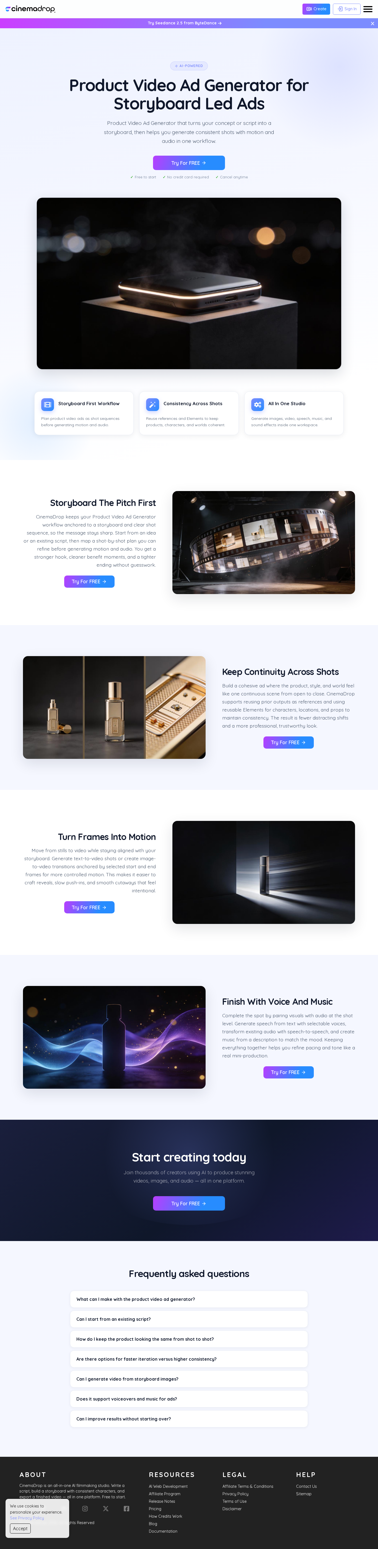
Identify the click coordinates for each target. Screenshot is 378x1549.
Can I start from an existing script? (113, 1319)
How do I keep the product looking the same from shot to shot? (145, 1339)
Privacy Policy (235, 1493)
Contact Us (306, 1486)
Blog (153, 1523)
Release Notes (162, 1501)
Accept (20, 1528)
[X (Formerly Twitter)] (106, 1509)
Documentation (163, 1531)
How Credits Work (165, 1516)
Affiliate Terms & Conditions (247, 1486)
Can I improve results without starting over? (123, 1419)
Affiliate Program (164, 1493)
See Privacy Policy (27, 1517)
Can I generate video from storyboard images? (127, 1379)
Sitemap (304, 1493)
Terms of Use (234, 1501)
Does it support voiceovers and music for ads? (126, 1399)
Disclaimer (232, 1508)
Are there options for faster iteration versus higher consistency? (146, 1359)
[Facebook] (126, 1509)
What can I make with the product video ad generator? (135, 1299)
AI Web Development (168, 1486)
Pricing (155, 1508)
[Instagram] (85, 1509)
